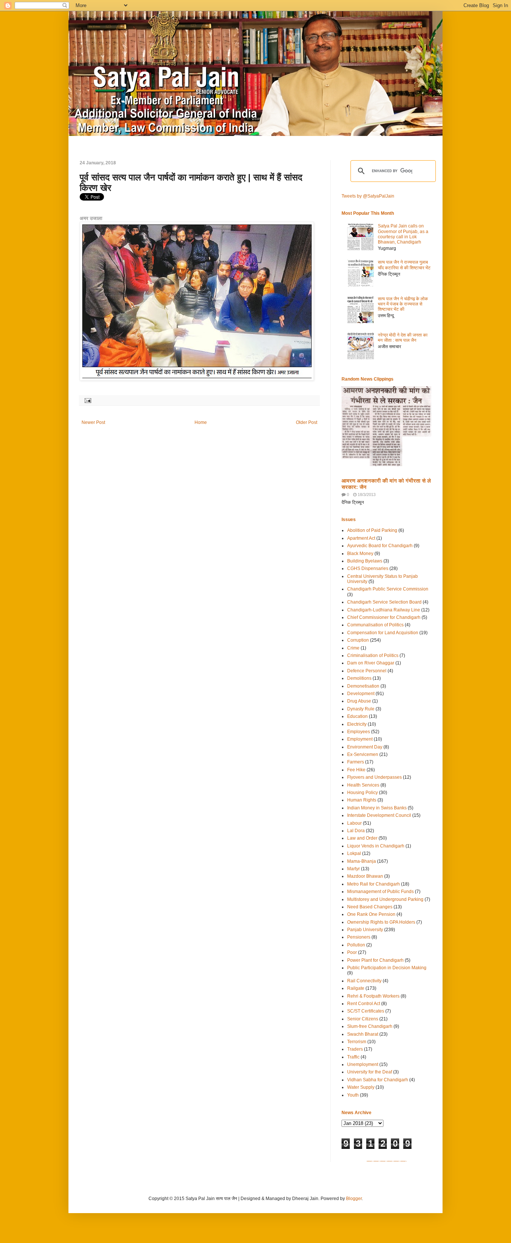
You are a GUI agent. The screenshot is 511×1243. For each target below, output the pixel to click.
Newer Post (93, 422)
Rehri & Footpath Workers (373, 996)
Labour (354, 823)
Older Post (306, 422)
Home (201, 422)
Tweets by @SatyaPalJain (368, 196)
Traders (355, 1049)
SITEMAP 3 (383, 1161)
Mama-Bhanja (361, 861)
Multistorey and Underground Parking (385, 899)
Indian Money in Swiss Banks (377, 807)
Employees (358, 731)
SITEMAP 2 (376, 1161)
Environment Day (364, 747)
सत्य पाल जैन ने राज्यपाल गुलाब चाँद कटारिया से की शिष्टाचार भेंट (404, 265)
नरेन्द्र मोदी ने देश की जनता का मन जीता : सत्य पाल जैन (403, 337)
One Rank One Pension (371, 914)
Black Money (360, 553)
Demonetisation (363, 686)
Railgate (355, 988)
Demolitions (359, 678)
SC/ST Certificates (365, 1011)
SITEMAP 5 (397, 1161)
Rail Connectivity (364, 980)
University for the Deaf (369, 1072)
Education (357, 716)
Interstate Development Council (379, 815)
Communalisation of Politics (375, 624)
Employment (360, 739)
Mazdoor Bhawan (365, 876)
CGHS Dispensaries (367, 568)
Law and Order (362, 838)
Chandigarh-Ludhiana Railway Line (383, 610)
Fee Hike (356, 769)
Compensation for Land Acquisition (382, 632)
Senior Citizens (362, 1019)
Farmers (355, 762)
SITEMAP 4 (390, 1161)
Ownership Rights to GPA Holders (381, 922)
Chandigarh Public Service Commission (387, 589)
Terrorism (356, 1041)
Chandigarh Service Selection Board (384, 602)
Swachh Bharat (362, 1034)
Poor (352, 952)
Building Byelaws (364, 561)
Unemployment (362, 1064)
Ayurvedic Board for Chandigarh (380, 545)
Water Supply (360, 1087)
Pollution (356, 945)
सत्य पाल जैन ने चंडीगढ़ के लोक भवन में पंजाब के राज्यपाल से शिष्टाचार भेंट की (403, 304)
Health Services (363, 785)
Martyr (353, 868)
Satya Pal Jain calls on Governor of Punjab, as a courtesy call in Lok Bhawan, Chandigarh (403, 234)
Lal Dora (356, 830)
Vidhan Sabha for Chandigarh (377, 1079)
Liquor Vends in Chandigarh (375, 846)
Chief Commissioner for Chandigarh (383, 617)
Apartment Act (361, 538)
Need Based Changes (369, 906)
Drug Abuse (359, 701)
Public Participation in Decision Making (386, 967)
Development (360, 693)
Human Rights (361, 800)
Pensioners (358, 937)
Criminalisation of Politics (372, 655)
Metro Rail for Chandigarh (373, 884)
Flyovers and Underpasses (374, 777)
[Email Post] (87, 400)
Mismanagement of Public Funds (380, 891)
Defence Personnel (366, 670)
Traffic (353, 1057)
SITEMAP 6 (403, 1161)
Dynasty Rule (360, 709)
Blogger (354, 1198)
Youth (353, 1095)
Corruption (358, 640)
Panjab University (365, 929)
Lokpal (354, 853)
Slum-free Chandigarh (369, 1026)
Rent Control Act (363, 1003)
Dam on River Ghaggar (370, 663)
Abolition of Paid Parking (372, 530)
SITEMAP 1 (370, 1161)
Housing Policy (362, 792)
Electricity (357, 724)
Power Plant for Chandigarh (375, 960)
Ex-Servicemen (362, 754)
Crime (353, 648)
